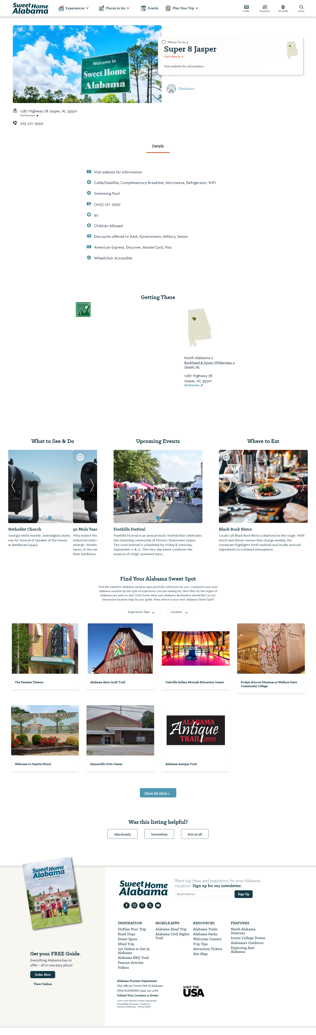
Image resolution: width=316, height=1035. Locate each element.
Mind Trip (126, 944)
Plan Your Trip (183, 8)
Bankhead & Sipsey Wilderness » (209, 363)
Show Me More (157, 793)
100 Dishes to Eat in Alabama (134, 951)
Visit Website (172, 56)
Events (153, 8)
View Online (43, 984)
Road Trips (126, 934)
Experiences (75, 8)
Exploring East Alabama (243, 950)
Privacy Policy (144, 1007)
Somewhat (159, 834)
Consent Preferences (126, 1007)
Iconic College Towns (248, 938)
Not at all (195, 834)
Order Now (43, 974)
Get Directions (28, 115)
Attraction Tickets (207, 949)
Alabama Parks (205, 934)
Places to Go (115, 8)
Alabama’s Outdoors (247, 943)
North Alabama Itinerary (243, 931)
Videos (123, 967)
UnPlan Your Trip (132, 929)
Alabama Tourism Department (137, 981)
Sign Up (243, 894)
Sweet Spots (127, 939)
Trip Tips (200, 944)
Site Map (200, 954)
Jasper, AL (192, 367)
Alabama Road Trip (171, 929)
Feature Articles (131, 963)
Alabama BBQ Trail (133, 958)
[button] (13, 486)
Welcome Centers (207, 939)
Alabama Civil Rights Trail (172, 936)
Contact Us (145, 1004)
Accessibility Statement (128, 1004)
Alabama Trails (205, 929)
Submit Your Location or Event (137, 995)
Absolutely (122, 834)
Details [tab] (158, 146)
